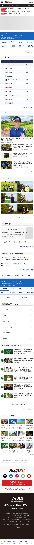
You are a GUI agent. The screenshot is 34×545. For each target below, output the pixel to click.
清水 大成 (9, 99)
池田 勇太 (9, 91)
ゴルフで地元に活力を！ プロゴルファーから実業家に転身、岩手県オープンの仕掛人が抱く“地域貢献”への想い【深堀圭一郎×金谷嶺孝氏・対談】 (23, 371)
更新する (29, 52)
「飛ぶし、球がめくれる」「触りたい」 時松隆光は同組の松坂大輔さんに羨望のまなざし (22, 163)
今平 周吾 (9, 68)
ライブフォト (4, 46)
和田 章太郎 (10, 103)
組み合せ (21, 42)
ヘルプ (20, 521)
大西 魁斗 (9, 87)
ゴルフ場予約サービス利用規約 (10, 519)
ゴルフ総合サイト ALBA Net (7, 460)
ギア (13, 5)
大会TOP (4, 42)
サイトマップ (26, 521)
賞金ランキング (6, 275)
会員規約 (26, 515)
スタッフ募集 (19, 513)
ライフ (24, 5)
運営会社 (26, 513)
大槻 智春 (9, 76)
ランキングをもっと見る (16, 404)
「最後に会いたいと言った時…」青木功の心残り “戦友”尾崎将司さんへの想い (23, 386)
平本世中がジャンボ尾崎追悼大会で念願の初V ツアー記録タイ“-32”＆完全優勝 (23, 351)
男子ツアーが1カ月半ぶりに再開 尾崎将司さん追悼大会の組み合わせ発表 (24, 360)
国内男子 (17, 460)
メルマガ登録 (30, 2)
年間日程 (16, 275)
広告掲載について (10, 513)
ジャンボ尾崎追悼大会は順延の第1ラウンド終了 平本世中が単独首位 (23, 395)
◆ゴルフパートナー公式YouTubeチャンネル (14, 264)
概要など (21, 46)
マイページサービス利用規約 (24, 519)
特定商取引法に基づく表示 (20, 517)
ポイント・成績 (26, 275)
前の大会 (9, 297)
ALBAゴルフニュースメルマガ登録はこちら (18, 483)
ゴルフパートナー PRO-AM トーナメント (15, 232)
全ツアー (7, 5)
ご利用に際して (19, 515)
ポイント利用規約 (9, 521)
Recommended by (26, 454)
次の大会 (24, 297)
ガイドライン (11, 517)
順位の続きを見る (27, 107)
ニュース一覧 (28, 171)
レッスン (18, 5)
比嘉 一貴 (9, 83)
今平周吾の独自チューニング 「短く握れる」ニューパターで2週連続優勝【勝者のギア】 (22, 146)
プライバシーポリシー (10, 515)
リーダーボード (12, 42)
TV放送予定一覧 (27, 270)
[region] (17, 5)
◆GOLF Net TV (5, 266)
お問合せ (17, 521)
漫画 (29, 5)
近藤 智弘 (9, 72)
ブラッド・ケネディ (12, 80)
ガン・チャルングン (12, 95)
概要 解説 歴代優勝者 (26, 247)
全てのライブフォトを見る (24, 217)
